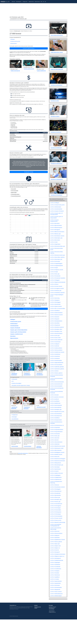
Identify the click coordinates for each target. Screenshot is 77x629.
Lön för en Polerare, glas (55, 501)
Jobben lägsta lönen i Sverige (57, 52)
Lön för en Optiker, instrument (56, 473)
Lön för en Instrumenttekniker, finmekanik (56, 392)
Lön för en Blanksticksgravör (56, 227)
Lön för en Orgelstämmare (55, 479)
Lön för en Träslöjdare (54, 570)
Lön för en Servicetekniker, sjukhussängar (55, 528)
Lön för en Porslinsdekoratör (56, 503)
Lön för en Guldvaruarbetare (56, 348)
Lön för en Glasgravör (54, 318)
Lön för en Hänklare (54, 370)
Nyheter (36, 607)
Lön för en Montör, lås (54, 456)
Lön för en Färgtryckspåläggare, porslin (56, 295)
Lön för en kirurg (27, 446)
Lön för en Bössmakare (55, 240)
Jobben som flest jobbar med (57, 69)
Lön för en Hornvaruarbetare (56, 364)
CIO (13, 381)
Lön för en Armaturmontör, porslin (57, 204)
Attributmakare (13, 43)
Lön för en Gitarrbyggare (55, 302)
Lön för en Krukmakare (55, 433)
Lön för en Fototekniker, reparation (57, 292)
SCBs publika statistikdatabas (23, 453)
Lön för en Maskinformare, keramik (57, 446)
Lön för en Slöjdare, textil (55, 545)
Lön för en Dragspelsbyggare (56, 263)
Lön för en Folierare (54, 284)
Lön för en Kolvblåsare (55, 417)
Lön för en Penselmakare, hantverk (57, 487)
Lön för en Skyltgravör (54, 535)
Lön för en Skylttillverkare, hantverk (57, 539)
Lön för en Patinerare (54, 485)
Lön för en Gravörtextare (55, 341)
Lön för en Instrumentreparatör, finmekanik (56, 388)
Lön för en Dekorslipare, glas (56, 259)
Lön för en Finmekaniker (55, 276)
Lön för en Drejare (54, 267)
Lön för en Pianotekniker (55, 493)
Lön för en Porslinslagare (55, 507)
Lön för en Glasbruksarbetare (56, 312)
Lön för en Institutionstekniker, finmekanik (56, 375)
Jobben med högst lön (15, 70)
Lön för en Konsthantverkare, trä (57, 425)
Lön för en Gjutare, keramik (56, 306)
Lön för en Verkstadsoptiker (56, 587)
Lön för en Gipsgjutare (55, 300)
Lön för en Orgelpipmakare (56, 477)
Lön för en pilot (15, 446)
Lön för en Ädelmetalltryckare (56, 593)
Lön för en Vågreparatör (55, 589)
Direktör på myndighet (16, 383)
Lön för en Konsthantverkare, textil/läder (56, 422)
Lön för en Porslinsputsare (55, 512)
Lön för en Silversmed (54, 531)
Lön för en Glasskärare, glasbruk (57, 327)
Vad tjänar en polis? (55, 100)
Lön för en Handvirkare (55, 356)
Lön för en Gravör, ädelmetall (56, 339)
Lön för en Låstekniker (55, 444)
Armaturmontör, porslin (15, 41)
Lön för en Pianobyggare (55, 489)
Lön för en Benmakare (55, 223)
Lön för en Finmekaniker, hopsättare (57, 278)
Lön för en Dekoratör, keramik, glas (57, 255)
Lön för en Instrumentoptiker (56, 386)
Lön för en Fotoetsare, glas (55, 290)
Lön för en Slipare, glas (55, 543)
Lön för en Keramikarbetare (56, 413)
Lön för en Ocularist (54, 471)
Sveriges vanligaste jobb (29, 68)
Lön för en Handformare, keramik (57, 352)
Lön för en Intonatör (54, 394)
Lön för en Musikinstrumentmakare (57, 460)
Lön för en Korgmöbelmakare (56, 431)
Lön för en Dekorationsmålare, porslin (56, 249)
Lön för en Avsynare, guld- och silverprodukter (56, 217)
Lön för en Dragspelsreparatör (56, 265)
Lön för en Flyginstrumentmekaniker (57, 282)
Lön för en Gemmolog (54, 298)
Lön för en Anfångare (54, 202)
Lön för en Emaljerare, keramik (56, 269)
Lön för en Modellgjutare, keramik (57, 452)
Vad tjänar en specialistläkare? (27, 374)
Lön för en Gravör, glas (55, 335)
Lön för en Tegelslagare (55, 562)
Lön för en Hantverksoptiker (56, 360)
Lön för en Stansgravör (55, 552)
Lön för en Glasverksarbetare (56, 333)
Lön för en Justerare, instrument (56, 397)
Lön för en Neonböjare (55, 467)
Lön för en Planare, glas (55, 497)
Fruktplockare (15, 414)
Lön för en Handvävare (55, 358)
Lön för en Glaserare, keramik (56, 314)
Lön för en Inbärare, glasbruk (56, 373)
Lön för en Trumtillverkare (55, 568)
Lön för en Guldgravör (54, 343)
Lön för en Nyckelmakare (55, 469)
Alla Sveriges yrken (38, 606)
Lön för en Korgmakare (55, 427)
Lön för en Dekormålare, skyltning (57, 257)
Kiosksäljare (14, 416)
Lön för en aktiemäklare (39, 447)
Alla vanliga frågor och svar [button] (28, 308)
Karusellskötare (15, 419)
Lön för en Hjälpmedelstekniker (56, 362)
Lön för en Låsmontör (54, 437)
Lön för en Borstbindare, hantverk (57, 235)
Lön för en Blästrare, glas (55, 233)
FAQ (41, 1)
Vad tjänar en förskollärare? (56, 195)
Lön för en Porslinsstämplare (56, 516)
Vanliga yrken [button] (25, 1)
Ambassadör (14, 379)
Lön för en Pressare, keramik (56, 518)
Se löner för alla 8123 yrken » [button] (29, 48)
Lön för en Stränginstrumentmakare (57, 554)
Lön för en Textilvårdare (55, 564)
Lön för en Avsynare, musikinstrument (54, 220)
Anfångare (12, 39)
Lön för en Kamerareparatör (56, 405)
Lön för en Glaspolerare (55, 325)
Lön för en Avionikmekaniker (56, 209)
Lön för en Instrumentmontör (56, 384)
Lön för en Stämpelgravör (55, 558)
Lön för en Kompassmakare (56, 419)
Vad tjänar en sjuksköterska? (57, 179)
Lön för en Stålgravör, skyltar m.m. (57, 556)
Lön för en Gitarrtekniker (55, 304)
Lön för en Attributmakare (55, 206)
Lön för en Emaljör (54, 271)
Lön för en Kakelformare (55, 403)
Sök (45, 1)
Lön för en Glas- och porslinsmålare (57, 308)
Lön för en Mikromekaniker (56, 450)
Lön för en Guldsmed (54, 345)
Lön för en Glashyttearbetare (56, 321)
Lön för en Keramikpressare (56, 415)
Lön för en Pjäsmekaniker (55, 495)
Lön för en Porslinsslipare (55, 514)
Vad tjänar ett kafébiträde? (14, 407)
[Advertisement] (36, 10)
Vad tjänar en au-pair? (41, 407)
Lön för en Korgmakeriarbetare (56, 429)
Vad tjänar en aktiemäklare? (56, 163)
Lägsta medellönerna (41, 70)
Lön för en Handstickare (55, 354)
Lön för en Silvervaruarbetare (56, 533)
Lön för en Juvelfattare (54, 401)
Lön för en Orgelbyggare (55, 475)
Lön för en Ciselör (54, 242)
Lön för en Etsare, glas (54, 273)
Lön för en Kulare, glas (55, 435)
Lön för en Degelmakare (55, 244)
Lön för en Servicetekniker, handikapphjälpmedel (55, 525)
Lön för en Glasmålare (54, 323)
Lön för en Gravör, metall (55, 337)
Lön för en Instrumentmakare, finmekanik (56, 379)
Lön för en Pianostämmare (55, 491)
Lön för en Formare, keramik (56, 286)
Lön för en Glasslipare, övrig (56, 331)
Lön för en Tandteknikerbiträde (56, 560)
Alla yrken (13, 1)
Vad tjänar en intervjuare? (27, 408)
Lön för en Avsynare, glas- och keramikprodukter (56, 214)
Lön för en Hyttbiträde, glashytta (57, 366)
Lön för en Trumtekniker (55, 566)
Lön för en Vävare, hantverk (56, 591)
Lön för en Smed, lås (54, 550)
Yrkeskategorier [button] (18, 1)
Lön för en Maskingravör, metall (56, 448)
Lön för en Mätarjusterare (55, 462)
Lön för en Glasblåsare (55, 310)
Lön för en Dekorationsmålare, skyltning (56, 252)
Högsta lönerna (31, 1)
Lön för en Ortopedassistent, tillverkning (56, 482)
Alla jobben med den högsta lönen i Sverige (21, 385)
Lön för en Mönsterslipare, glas (56, 464)
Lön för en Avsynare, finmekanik (57, 211)
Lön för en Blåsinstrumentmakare (57, 231)
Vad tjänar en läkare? (55, 116)
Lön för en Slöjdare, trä (55, 547)
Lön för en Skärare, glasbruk (56, 541)
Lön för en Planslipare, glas (55, 499)
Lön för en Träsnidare (54, 572)
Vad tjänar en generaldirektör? (39, 374)
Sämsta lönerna (37, 1)
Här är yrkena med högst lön (57, 35)
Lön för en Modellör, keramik (56, 454)
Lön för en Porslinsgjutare (55, 505)
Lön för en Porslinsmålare (55, 509)
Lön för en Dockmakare (55, 261)
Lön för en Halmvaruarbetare (56, 350)
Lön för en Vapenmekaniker (56, 581)
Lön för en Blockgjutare (55, 229)
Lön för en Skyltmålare (55, 537)
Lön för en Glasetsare (54, 316)
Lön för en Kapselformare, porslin (57, 411)
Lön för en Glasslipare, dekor (56, 329)
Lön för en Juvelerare (54, 399)
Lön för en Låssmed (54, 440)
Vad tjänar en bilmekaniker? (56, 85)
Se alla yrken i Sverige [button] (28, 172)
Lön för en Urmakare (54, 579)
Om (43, 1)
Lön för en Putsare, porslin (55, 520)
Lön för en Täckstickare (55, 575)
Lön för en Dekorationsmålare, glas (57, 246)
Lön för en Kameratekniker (55, 407)
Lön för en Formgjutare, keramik (57, 288)
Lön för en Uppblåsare (55, 577)
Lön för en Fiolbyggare (55, 280)
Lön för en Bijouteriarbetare (56, 225)
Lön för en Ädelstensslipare (56, 595)
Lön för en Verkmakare (55, 585)
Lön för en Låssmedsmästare (56, 442)
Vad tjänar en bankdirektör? (14, 374)
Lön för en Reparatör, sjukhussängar (57, 522)
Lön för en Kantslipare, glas (56, 409)
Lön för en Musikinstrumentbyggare (57, 458)
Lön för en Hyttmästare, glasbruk (57, 368)
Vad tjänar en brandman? (56, 132)
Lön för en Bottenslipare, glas (56, 238)
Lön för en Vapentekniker (55, 583)
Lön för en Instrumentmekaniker (57, 381)
